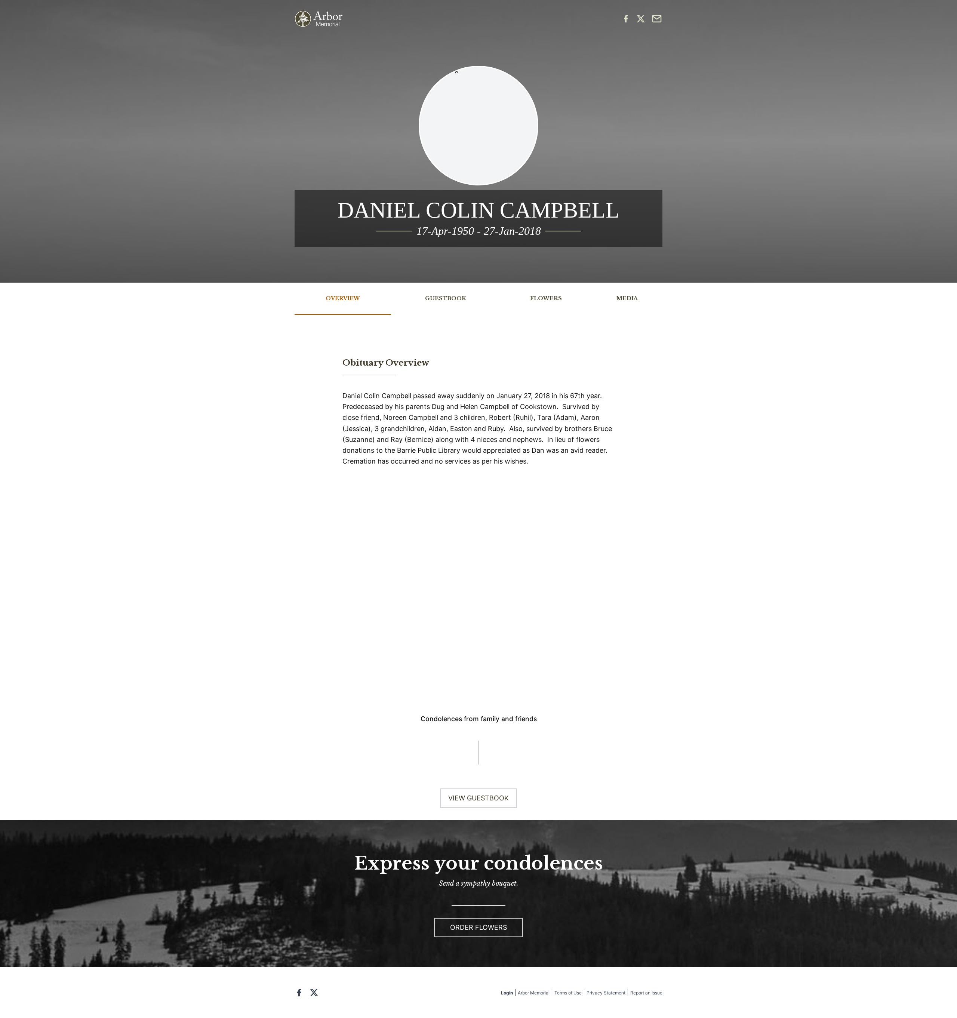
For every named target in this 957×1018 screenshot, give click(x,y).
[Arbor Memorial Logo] (318, 18)
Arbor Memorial (534, 993)
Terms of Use (568, 993)
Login (507, 993)
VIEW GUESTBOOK (478, 798)
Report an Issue (646, 993)
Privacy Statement (606, 993)
